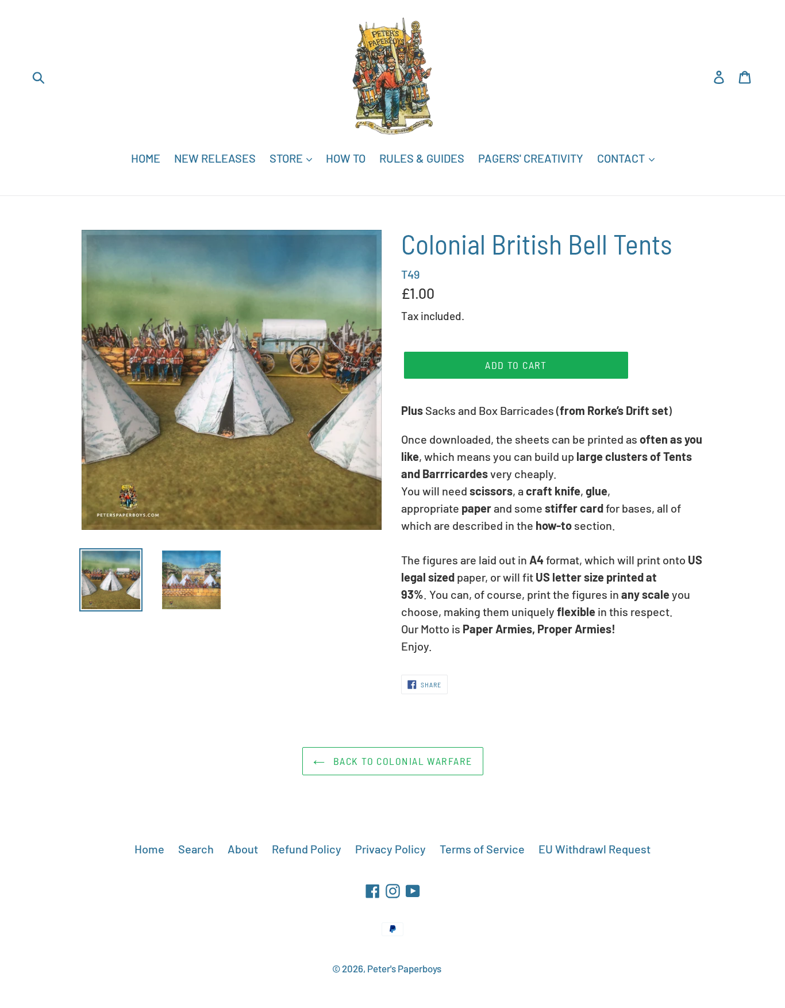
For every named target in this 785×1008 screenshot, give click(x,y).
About (243, 849)
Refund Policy (306, 849)
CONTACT (622, 158)
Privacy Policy (390, 849)
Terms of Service (482, 849)
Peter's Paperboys (404, 968)
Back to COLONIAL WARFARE (401, 761)
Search (196, 849)
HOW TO (345, 158)
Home (149, 849)
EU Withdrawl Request (594, 849)
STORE (287, 158)
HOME (145, 158)
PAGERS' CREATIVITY (530, 158)
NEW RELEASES (215, 158)
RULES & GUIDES (421, 158)
